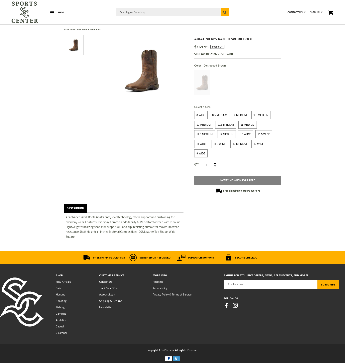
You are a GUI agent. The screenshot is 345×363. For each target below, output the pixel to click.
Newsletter (105, 307)
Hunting (60, 294)
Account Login (107, 294)
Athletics (61, 320)
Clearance (61, 332)
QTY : (197, 164)
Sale (58, 288)
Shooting (61, 300)
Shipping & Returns (110, 300)
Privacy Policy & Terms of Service (172, 294)
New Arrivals (63, 281)
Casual (60, 326)
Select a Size (202, 106)
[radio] (202, 82)
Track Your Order (108, 288)
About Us (158, 281)
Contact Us (105, 281)
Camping (61, 313)
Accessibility (160, 288)
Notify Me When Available (237, 180)
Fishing (60, 307)
